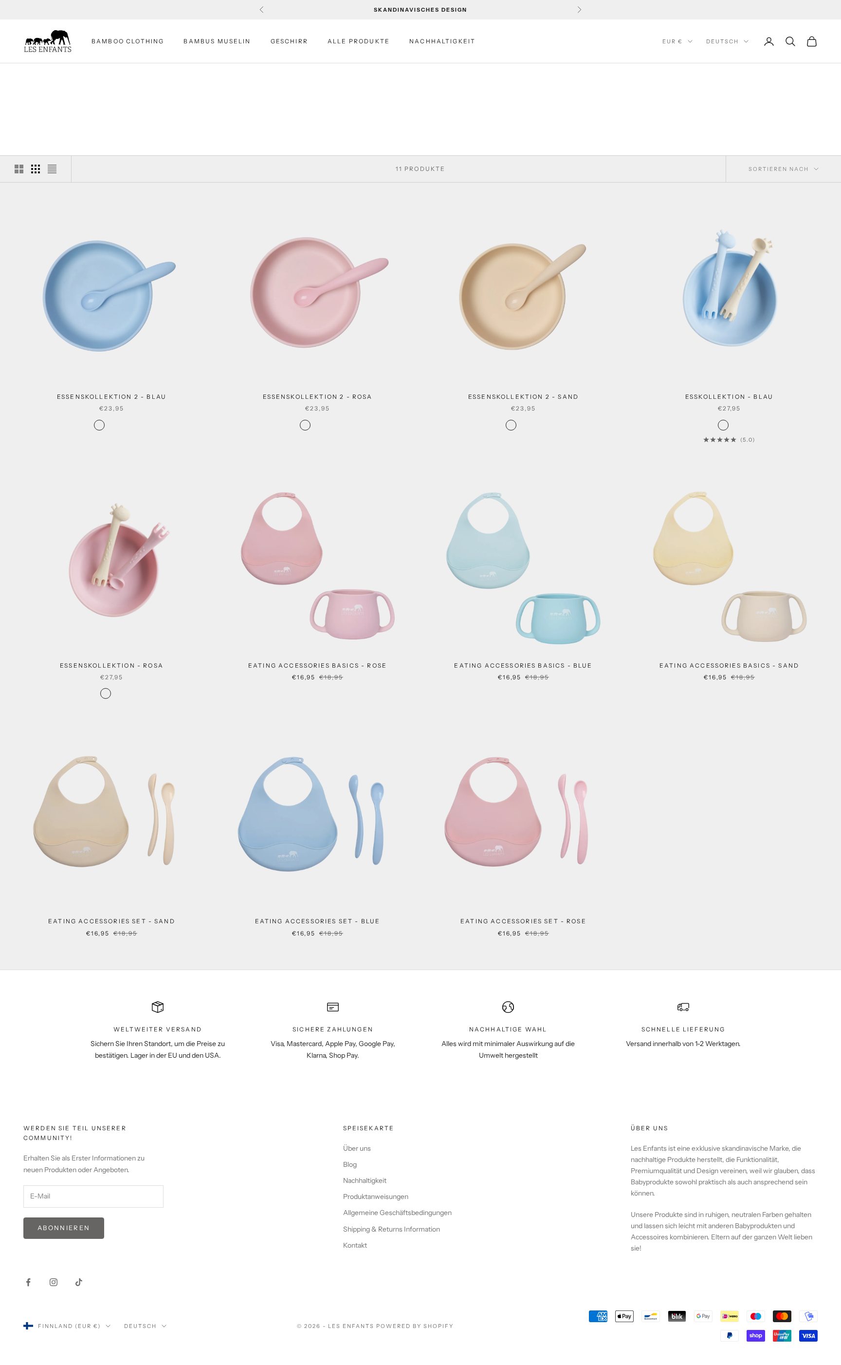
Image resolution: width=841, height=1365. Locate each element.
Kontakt (355, 1245)
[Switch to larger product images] (19, 169)
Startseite (41, 77)
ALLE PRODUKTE (359, 41)
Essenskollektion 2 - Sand (523, 396)
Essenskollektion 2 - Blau (111, 396)
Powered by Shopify (415, 1326)
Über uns (357, 1148)
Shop (79, 77)
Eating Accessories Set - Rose (523, 921)
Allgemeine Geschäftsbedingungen (397, 1212)
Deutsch (722, 41)
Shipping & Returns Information (391, 1229)
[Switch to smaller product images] (35, 169)
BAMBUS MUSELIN (217, 41)
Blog (350, 1164)
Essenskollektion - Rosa (112, 665)
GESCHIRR (289, 41)
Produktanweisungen (375, 1196)
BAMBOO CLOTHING (127, 41)
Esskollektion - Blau (729, 396)
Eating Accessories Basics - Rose (317, 665)
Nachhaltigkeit (364, 1180)
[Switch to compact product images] (52, 169)
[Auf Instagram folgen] (53, 1282)
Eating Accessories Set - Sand (111, 921)
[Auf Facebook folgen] (28, 1282)
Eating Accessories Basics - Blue (523, 665)
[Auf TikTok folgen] (79, 1282)
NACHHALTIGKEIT (442, 41)
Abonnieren (63, 1228)
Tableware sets (125, 77)
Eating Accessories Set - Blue (318, 921)
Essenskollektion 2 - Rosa (318, 396)
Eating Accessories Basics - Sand (729, 665)
